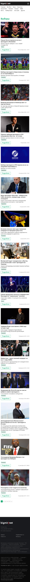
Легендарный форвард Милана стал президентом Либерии (12, 458)
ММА (21, 8)
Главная (3, 7)
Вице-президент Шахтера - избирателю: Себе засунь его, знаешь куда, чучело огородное (14, 197)
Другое (23, 10)
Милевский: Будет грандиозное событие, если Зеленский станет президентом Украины (14, 262)
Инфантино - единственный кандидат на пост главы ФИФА (14, 359)
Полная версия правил (7, 579)
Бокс (14, 7)
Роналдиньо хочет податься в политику (14, 488)
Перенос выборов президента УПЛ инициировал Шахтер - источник (12, 135)
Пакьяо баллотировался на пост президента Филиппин (11, 41)
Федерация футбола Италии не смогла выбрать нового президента (13, 391)
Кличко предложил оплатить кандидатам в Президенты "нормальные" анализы (15, 295)
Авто (2, 10)
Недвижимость (20, 534)
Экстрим (16, 10)
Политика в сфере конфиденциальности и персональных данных (13, 562)
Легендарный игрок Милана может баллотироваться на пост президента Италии (13, 422)
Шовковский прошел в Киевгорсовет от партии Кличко (14, 103)
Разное (3, 77)
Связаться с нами (5, 559)
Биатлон (19, 7)
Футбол (9, 7)
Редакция (23, 557)
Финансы (18, 536)
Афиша (3, 534)
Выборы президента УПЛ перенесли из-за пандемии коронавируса (14, 165)
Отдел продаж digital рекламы (19, 565)
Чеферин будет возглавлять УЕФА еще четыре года (13, 327)
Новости (3, 536)
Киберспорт (8, 10)
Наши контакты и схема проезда (10, 557)
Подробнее (5, 50)
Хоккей (11, 8)
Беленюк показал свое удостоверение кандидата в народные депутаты (13, 229)
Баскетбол (4, 8)
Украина (3, 139)
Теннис (16, 8)
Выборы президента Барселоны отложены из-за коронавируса (15, 72)
